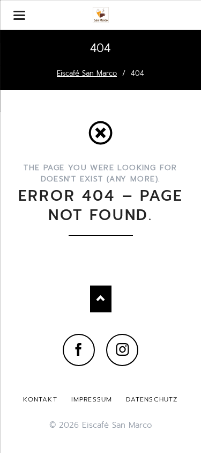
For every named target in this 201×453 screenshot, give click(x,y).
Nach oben (100, 299)
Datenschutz (151, 399)
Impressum (92, 399)
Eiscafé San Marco (87, 73)
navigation (19, 15)
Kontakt (40, 399)
